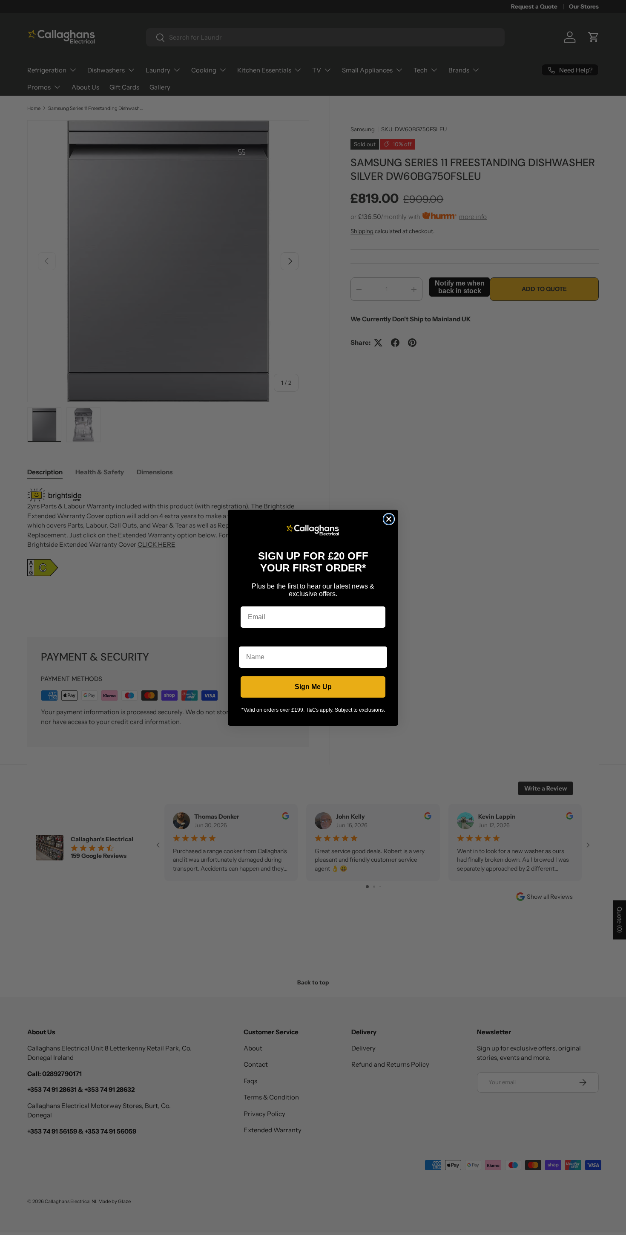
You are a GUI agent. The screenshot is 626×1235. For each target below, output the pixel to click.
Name (248, 639)
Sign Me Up (313, 686)
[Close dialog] (389, 519)
